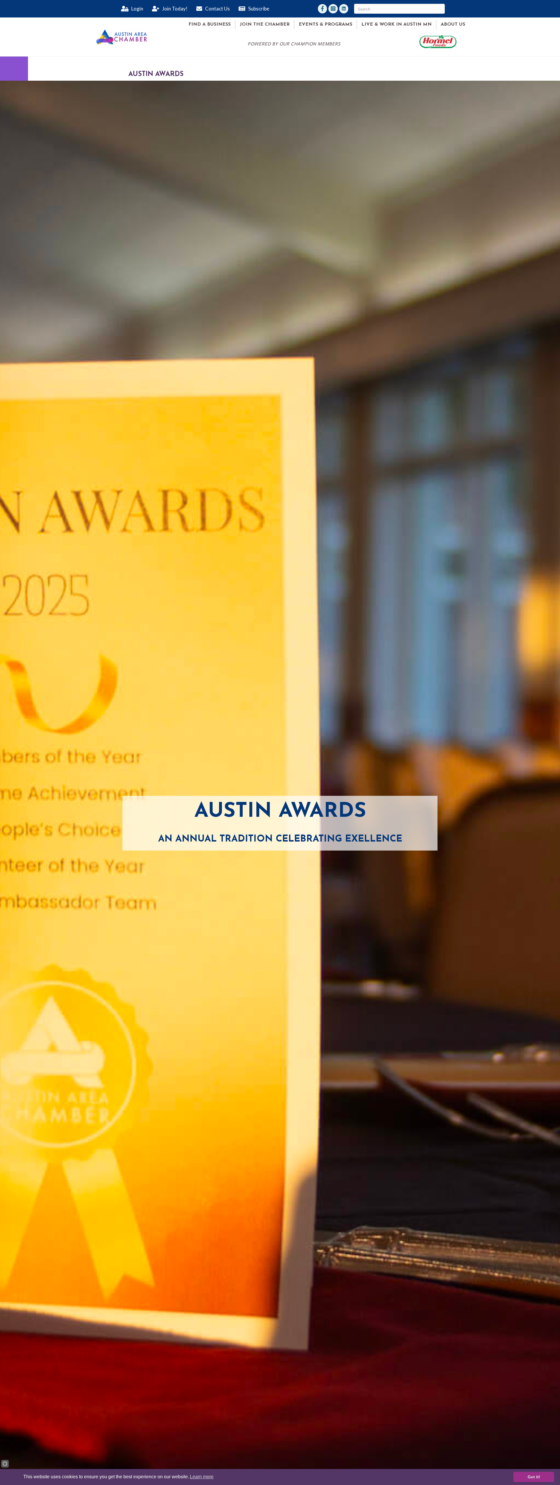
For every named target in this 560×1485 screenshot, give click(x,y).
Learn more (202, 1476)
